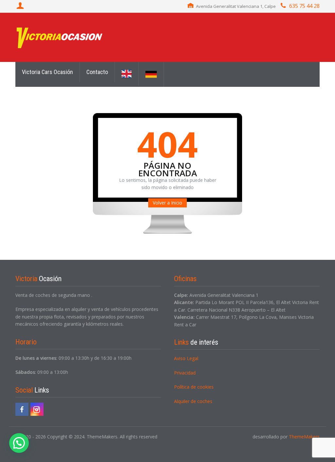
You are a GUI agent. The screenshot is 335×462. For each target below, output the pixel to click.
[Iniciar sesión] (20, 6)
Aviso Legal (186, 358)
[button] (19, 443)
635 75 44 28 (304, 6)
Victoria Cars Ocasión (47, 71)
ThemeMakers (304, 436)
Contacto (97, 71)
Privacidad (185, 373)
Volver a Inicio (167, 203)
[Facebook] (21, 409)
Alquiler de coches (193, 401)
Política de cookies (194, 387)
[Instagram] (37, 409)
